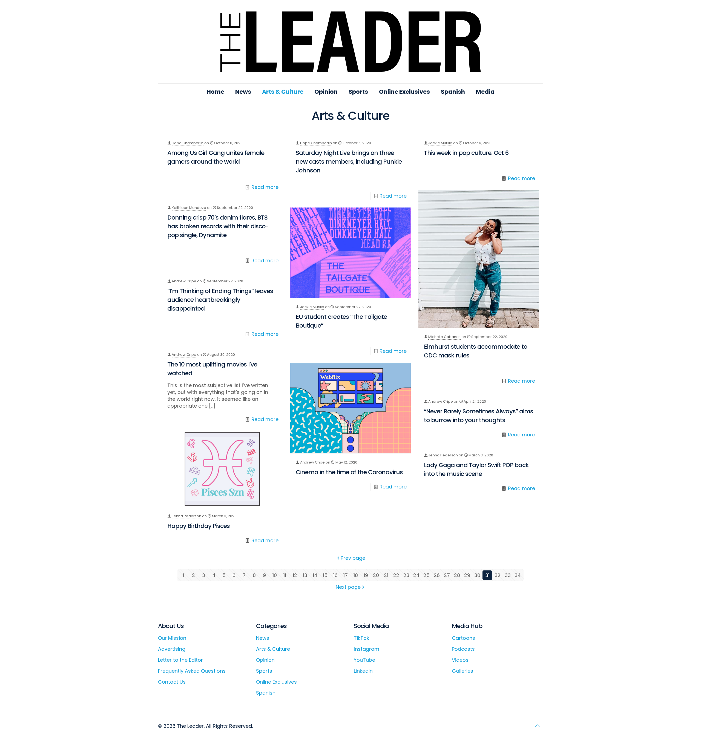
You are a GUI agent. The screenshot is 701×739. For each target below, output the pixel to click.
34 (518, 575)
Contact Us (172, 681)
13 (305, 575)
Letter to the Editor (180, 659)
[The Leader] (350, 41)
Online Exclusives (276, 681)
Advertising (171, 649)
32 (498, 575)
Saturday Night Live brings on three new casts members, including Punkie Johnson (349, 162)
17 (345, 575)
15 (325, 575)
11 (284, 575)
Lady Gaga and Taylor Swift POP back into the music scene (476, 469)
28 (457, 575)
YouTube (364, 659)
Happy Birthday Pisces (198, 526)
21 (386, 575)
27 (447, 575)
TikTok (361, 638)
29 (467, 575)
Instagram (366, 649)
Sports (264, 670)
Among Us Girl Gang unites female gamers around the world (215, 157)
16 (335, 575)
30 (477, 575)
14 (315, 575)
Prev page (353, 558)
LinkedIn (363, 670)
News (262, 638)
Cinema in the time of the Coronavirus (349, 472)
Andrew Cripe (184, 281)
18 (356, 575)
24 (416, 575)
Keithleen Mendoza (189, 207)
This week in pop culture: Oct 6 (466, 153)
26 (437, 575)
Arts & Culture (273, 649)
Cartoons (463, 638)
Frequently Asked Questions (192, 670)
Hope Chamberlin (187, 143)
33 (508, 575)
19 (366, 575)
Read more (264, 187)
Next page (348, 587)
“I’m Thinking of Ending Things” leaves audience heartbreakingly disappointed (220, 300)
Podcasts (463, 649)
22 (396, 575)
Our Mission (172, 638)
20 (376, 575)
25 (426, 575)
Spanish (265, 692)
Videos (460, 659)
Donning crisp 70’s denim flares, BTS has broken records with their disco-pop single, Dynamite (218, 226)
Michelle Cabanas (444, 336)
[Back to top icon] (537, 726)
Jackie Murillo (440, 143)
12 (295, 575)
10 (274, 575)
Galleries (462, 670)
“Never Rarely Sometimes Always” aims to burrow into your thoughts (478, 415)
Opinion (265, 659)
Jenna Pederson (186, 516)
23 (406, 575)
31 (487, 575)
